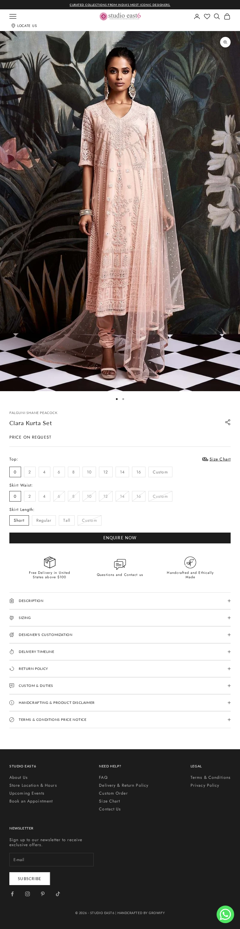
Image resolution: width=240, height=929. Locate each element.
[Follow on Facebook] (12, 894)
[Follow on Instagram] (27, 894)
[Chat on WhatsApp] (225, 914)
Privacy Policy (205, 785)
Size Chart (109, 801)
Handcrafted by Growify (141, 913)
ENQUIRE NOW (120, 537)
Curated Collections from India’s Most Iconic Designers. (120, 4)
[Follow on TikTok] (58, 894)
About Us (18, 777)
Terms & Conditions (211, 777)
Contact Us (110, 809)
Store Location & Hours (33, 785)
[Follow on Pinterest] (43, 894)
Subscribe (30, 878)
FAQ (103, 777)
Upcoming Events (26, 793)
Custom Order (113, 793)
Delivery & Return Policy (123, 785)
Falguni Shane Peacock (33, 412)
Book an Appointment (31, 801)
